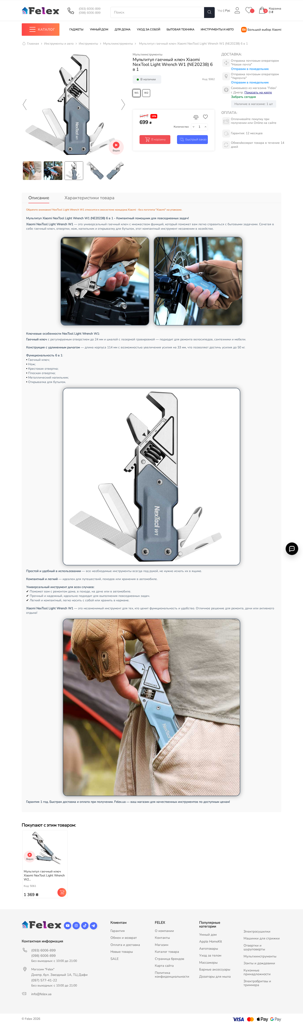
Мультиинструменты (147, 55)
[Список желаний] (249, 10)
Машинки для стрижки (262, 938)
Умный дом (208, 934)
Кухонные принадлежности (257, 972)
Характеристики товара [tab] (89, 198)
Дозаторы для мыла (215, 976)
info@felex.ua (41, 994)
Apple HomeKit (210, 941)
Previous (24, 105)
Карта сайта (164, 965)
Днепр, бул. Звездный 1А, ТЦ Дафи (59, 975)
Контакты (162, 937)
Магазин (161, 945)
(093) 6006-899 (89, 9)
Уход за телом (210, 955)
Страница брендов (169, 959)
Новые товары (121, 951)
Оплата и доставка (125, 945)
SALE (114, 959)
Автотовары (208, 948)
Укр (220, 10)
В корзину (158, 139)
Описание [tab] (38, 198)
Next (123, 105)
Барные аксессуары (214, 969)
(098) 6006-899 (89, 13)
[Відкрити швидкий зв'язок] (292, 549)
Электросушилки (257, 931)
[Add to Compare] (196, 117)
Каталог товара (167, 951)
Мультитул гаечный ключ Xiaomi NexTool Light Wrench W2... (44, 875)
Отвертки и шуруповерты (254, 947)
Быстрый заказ (196, 139)
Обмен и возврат (123, 937)
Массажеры (208, 962)
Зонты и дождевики (259, 963)
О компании (164, 931)
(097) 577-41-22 (44, 980)
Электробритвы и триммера (257, 983)
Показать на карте (258, 92)
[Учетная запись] (237, 10)
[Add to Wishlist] (204, 117)
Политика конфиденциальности (172, 975)
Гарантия (117, 931)
